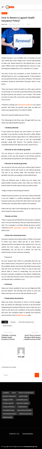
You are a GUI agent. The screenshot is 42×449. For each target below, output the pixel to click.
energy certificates (9, 406)
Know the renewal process (26, 322)
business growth (8, 403)
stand (13, 392)
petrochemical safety (9, 414)
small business (22, 406)
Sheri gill (4, 24)
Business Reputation (9, 396)
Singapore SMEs (8, 399)
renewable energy (8, 410)
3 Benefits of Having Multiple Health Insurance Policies (8, 337)
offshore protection (25, 414)
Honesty (13, 322)
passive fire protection (24, 410)
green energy (23, 396)
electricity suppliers (23, 403)
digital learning (7, 417)
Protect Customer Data (26, 392)
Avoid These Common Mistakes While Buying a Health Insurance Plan (32, 337)
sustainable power (22, 399)
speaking (6, 392)
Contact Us (14, 434)
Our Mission (27, 434)
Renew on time (7, 325)
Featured (4, 13)
